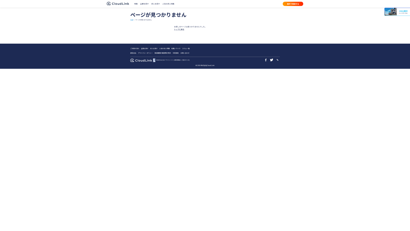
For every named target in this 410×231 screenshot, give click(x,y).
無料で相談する (293, 4)
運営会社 (133, 53)
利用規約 (176, 53)
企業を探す (144, 3)
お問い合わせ (184, 53)
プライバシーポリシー (145, 53)
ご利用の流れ (134, 48)
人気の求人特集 (168, 3)
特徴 (136, 3)
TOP (131, 20)
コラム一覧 (186, 48)
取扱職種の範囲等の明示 (163, 53)
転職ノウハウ (175, 48)
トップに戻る (179, 29)
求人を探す (155, 3)
